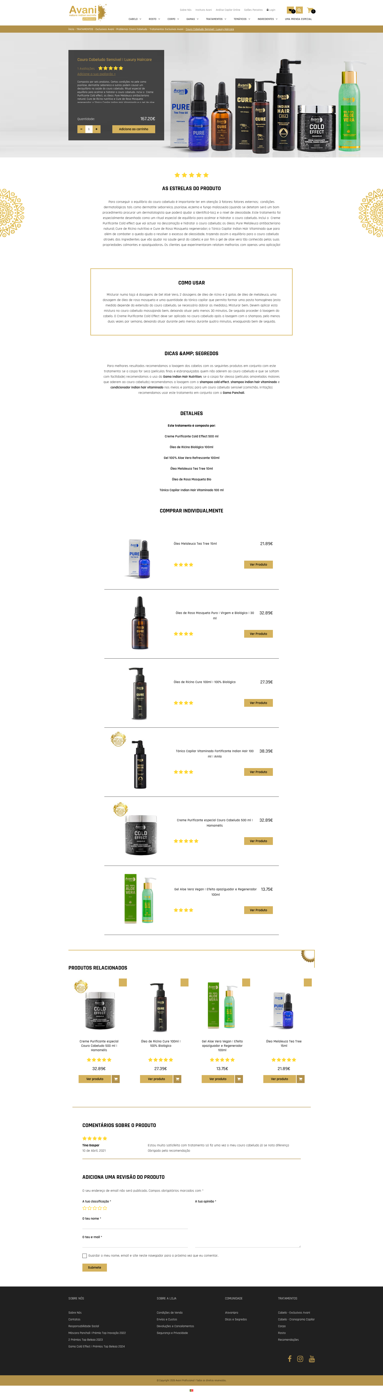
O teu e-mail (92, 1237)
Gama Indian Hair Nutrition (182, 376)
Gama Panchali (233, 392)
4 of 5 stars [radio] (100, 1208)
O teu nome (91, 1218)
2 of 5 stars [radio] (90, 1208)
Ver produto (94, 1079)
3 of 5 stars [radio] (95, 1208)
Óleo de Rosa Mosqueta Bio (191, 479)
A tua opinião (205, 1201)
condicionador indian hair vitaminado (137, 387)
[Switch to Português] (191, 1390)
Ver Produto (258, 564)
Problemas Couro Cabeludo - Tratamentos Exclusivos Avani (150, 29)
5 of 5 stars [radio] (105, 1208)
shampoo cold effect (214, 382)
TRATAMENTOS (85, 29)
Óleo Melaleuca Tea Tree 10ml (191, 468)
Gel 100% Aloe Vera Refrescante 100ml (191, 458)
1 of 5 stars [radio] (85, 1208)
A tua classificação (96, 1201)
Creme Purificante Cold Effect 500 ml (191, 436)
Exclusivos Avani (105, 29)
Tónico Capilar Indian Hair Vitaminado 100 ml (192, 490)
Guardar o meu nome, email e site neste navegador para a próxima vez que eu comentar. (153, 1255)
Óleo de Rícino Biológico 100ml (191, 447)
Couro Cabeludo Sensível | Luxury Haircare (210, 29)
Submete (94, 1267)
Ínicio (71, 29)
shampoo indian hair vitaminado (254, 382)
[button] (116, 1079)
